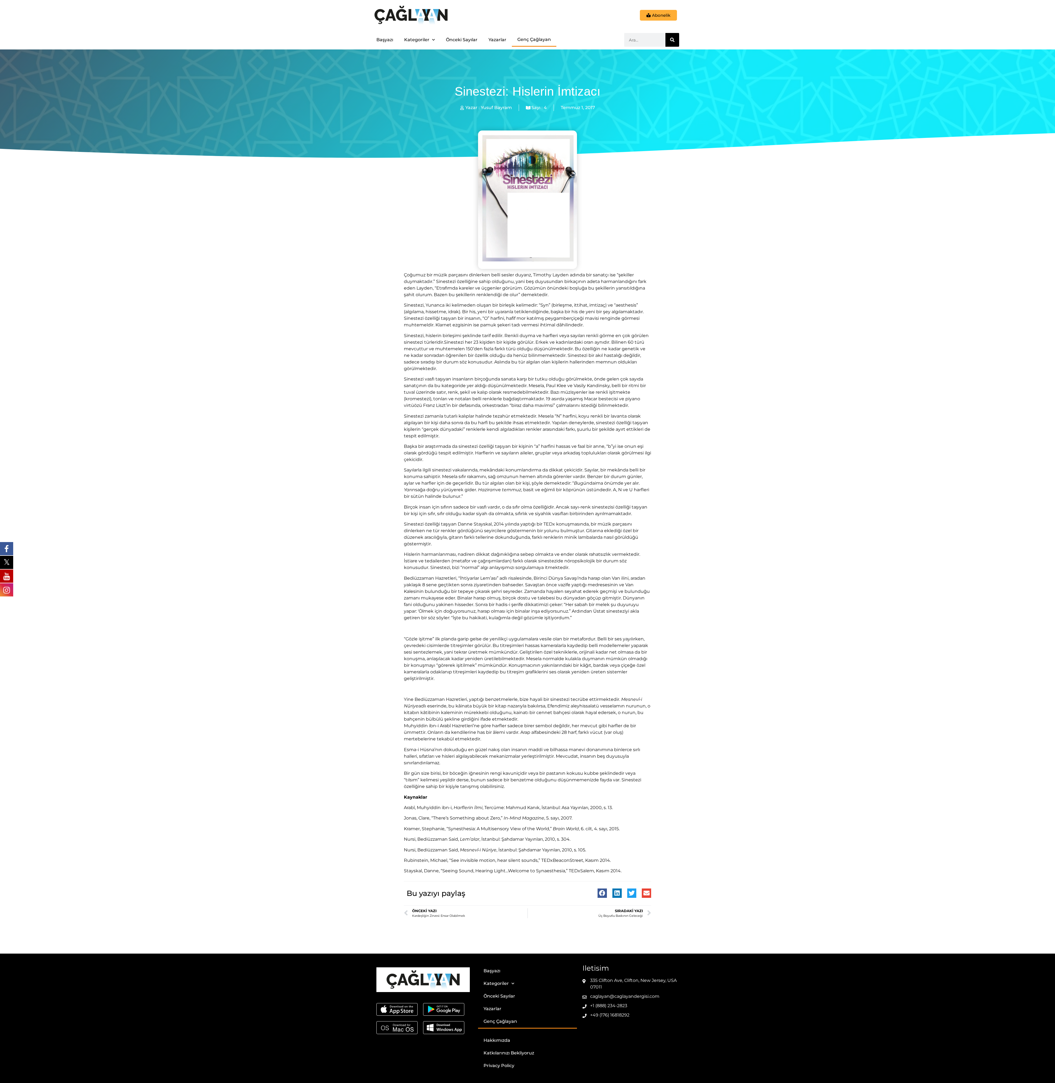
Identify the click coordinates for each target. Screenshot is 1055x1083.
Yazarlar (497, 39)
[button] (602, 893)
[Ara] (672, 40)
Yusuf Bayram (496, 107)
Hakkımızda (497, 1040)
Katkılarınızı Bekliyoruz (509, 1053)
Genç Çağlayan (534, 39)
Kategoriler (416, 39)
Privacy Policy (499, 1065)
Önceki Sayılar (461, 39)
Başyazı (384, 39)
